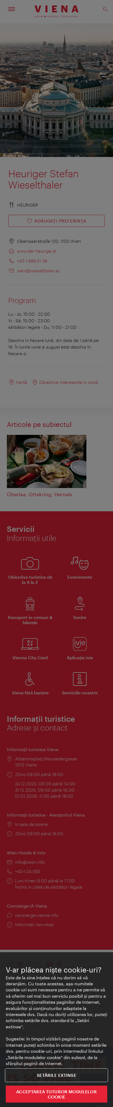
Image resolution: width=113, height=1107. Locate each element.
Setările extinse (56, 1075)
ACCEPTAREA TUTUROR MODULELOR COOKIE (56, 1094)
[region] (56, 1029)
